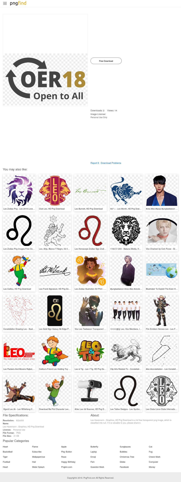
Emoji (93, 456)
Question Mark (97, 466)
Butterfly (94, 446)
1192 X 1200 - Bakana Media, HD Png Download (132, 248)
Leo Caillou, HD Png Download (17, 288)
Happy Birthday (68, 461)
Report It (94, 163)
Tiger (5, 456)
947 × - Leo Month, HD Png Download (127, 208)
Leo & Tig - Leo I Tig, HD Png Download (93, 369)
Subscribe (36, 451)
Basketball (7, 451)
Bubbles (123, 451)
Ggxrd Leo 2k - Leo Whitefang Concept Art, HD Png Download (31, 409)
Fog (150, 451)
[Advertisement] (45, 33)
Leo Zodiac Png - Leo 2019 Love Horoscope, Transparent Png (31, 208)
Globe (122, 461)
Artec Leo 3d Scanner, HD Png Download (93, 409)
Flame (35, 446)
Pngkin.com (66, 466)
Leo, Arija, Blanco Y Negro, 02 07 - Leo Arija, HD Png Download (67, 248)
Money (152, 466)
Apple (63, 446)
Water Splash (38, 466)
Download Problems (111, 163)
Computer (153, 461)
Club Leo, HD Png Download (52, 208)
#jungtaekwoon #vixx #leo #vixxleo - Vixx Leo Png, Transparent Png (140, 288)
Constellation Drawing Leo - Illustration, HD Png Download (29, 328)
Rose (63, 456)
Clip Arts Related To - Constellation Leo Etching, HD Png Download (140, 369)
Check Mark (154, 456)
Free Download (106, 60)
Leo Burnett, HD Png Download (89, 208)
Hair (34, 461)
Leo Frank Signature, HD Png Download (57, 288)
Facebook (124, 466)
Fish (92, 461)
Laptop (93, 451)
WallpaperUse (38, 456)
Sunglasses (125, 446)
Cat (150, 446)
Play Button (66, 451)
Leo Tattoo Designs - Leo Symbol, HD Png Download (134, 409)
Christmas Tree (127, 456)
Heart (5, 446)
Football (6, 461)
